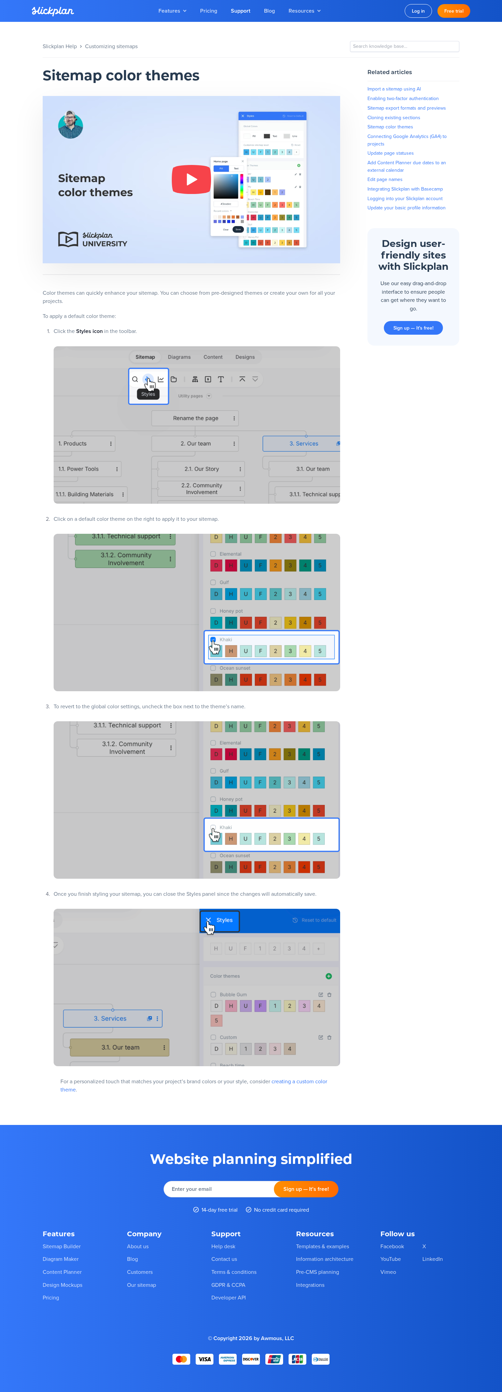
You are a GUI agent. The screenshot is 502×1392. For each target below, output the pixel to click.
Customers (140, 1272)
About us (138, 1246)
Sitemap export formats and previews (406, 108)
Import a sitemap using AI (394, 88)
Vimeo (388, 1272)
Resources (302, 11)
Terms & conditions (233, 1272)
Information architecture (324, 1259)
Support (240, 11)
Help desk (223, 1246)
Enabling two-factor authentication (403, 98)
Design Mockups (62, 1285)
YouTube (390, 1259)
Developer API (228, 1297)
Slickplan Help (60, 46)
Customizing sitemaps (111, 46)
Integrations (310, 1285)
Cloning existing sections (393, 117)
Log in (418, 11)
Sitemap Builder (62, 1246)
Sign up (306, 1189)
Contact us (224, 1259)
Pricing (208, 11)
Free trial (453, 11)
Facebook (392, 1246)
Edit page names (385, 179)
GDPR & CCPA (228, 1285)
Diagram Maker (61, 1259)
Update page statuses (390, 153)
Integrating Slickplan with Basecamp (405, 188)
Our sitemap (141, 1285)
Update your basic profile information (406, 207)
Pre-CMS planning (317, 1272)
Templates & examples (322, 1246)
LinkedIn (432, 1259)
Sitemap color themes (390, 126)
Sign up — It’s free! (413, 327)
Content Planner (62, 1272)
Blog (269, 11)
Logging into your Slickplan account (405, 198)
